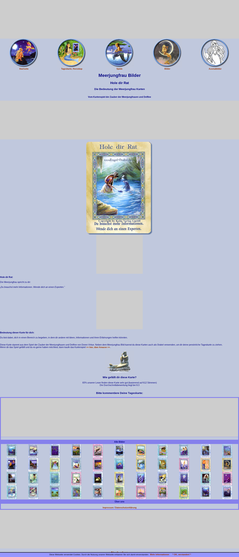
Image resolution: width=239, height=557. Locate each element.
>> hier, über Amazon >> (98, 347)
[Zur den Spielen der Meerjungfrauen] (119, 53)
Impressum (108, 507)
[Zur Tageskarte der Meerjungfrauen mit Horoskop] (71, 53)
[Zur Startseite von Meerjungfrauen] (23, 53)
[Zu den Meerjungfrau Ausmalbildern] (215, 53)
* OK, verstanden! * (181, 554)
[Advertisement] (119, 19)
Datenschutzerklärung (126, 507)
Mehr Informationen (159, 554)
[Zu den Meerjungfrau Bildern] (167, 53)
